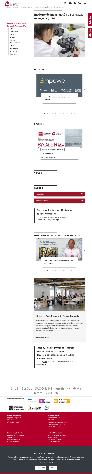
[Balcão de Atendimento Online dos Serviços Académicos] (43, 389)
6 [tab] (58, 113)
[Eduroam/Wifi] (49, 393)
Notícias (12, 37)
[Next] (84, 90)
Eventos (12, 40)
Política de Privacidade (64, 460)
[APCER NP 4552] (46, 408)
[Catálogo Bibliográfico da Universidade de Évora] (77, 389)
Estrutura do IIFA (15, 32)
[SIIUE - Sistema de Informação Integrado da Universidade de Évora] (14, 389)
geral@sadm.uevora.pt (55, 440)
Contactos (13, 54)
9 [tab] (66, 113)
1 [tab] (45, 113)
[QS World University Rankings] (62, 401)
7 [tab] (61, 113)
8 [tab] (63, 113)
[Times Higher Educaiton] (44, 401)
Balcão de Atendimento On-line (57, 422)
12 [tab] (74, 113)
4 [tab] (53, 113)
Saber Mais (41, 468)
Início (8, 7)
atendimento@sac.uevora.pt (56, 424)
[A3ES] (32, 401)
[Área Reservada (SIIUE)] (75, 2)
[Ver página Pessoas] (70, 2)
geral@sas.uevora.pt (13, 440)
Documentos (14, 48)
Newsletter (13, 51)
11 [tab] (71, 113)
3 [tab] (50, 113)
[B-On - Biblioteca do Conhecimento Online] (56, 393)
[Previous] (34, 90)
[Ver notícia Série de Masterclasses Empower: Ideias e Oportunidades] (59, 89)
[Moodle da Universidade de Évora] (59, 389)
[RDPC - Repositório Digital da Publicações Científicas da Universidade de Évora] (68, 389)
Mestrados (40, 194)
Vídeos (12, 46)
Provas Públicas (15, 43)
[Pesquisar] (79, 2)
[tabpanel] (59, 90)
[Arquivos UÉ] (38, 393)
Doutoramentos (42, 201)
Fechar (52, 468)
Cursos (12, 34)
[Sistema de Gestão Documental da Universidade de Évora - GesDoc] (27, 389)
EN (65, 2)
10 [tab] (69, 113)
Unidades (15, 7)
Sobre (11, 29)
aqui (57, 220)
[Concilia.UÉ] (34, 408)
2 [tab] (47, 113)
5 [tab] (55, 113)
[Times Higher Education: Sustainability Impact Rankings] (16, 408)
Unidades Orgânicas (26, 7)
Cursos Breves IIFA (48, 153)
